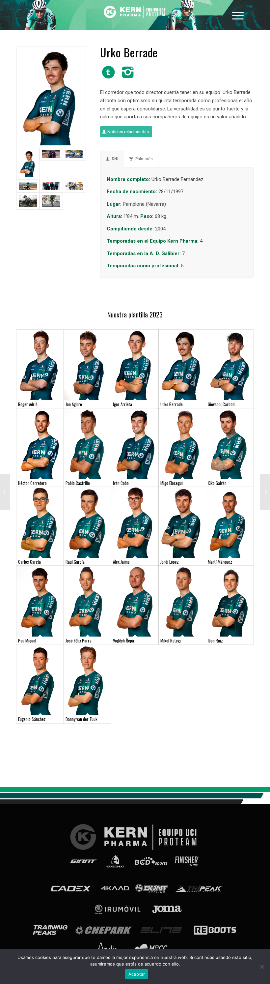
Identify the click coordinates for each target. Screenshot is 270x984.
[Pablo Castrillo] (87, 443)
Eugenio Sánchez (32, 719)
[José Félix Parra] (87, 601)
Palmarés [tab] (144, 159)
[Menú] (238, 15)
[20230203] (51, 164)
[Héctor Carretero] (40, 443)
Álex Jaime (121, 561)
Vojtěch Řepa (123, 640)
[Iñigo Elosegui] (182, 443)
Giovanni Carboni (221, 404)
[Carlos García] (40, 522)
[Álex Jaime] (134, 522)
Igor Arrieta (122, 404)
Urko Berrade (171, 404)
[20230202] (74, 164)
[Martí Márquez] (229, 522)
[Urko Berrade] (182, 365)
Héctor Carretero (32, 483)
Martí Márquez (220, 561)
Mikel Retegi (170, 640)
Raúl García (75, 561)
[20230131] (51, 186)
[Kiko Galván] (229, 443)
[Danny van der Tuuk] (87, 679)
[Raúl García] (87, 522)
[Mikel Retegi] (182, 601)
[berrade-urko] (51, 97)
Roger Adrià (28, 404)
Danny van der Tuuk (81, 719)
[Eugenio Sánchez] (40, 679)
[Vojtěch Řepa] (134, 601)
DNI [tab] (115, 159)
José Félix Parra (79, 640)
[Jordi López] (182, 522)
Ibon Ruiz (215, 640)
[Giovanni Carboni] (229, 365)
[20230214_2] (74, 186)
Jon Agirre (74, 404)
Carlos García (29, 561)
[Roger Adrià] (40, 365)
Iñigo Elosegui (171, 483)
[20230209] (28, 186)
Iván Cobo (121, 483)
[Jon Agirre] (87, 365)
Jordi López (169, 561)
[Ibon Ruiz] (229, 601)
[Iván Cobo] (134, 443)
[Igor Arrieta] (134, 365)
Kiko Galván (217, 483)
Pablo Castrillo (78, 483)
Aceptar (136, 974)
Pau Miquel (27, 640)
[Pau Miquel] (40, 601)
